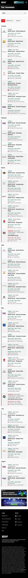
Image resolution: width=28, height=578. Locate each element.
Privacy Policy (5, 521)
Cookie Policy (5, 524)
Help (3, 530)
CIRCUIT (18, 20)
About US (4, 527)
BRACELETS (10, 20)
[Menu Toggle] (26, 2)
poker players (23, 569)
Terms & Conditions (6, 518)
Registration (4, 515)
